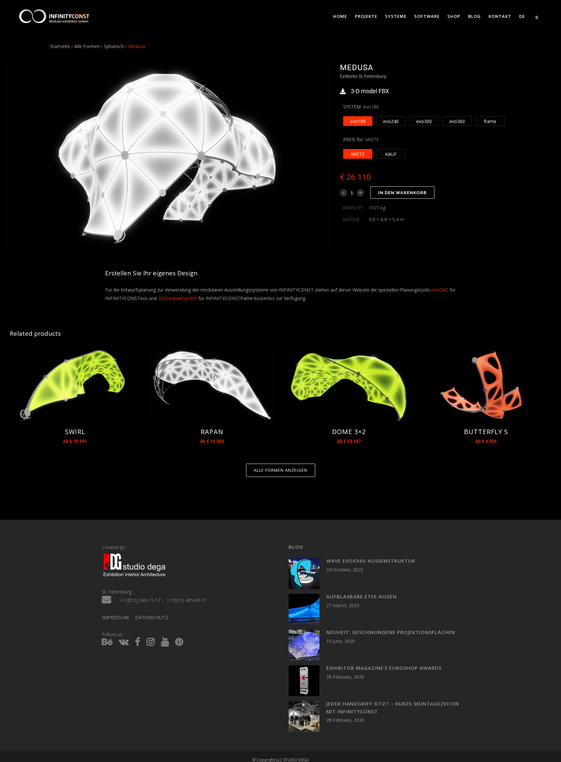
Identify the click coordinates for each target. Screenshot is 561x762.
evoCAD (439, 290)
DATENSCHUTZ (151, 617)
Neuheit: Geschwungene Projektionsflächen (390, 632)
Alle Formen (87, 46)
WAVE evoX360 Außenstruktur (370, 560)
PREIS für (353, 139)
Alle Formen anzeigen (280, 470)
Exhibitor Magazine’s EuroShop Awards (384, 668)
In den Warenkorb (402, 192)
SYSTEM (352, 107)
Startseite (60, 46)
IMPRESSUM (115, 617)
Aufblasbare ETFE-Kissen (361, 596)
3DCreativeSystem (177, 298)
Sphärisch (114, 46)
